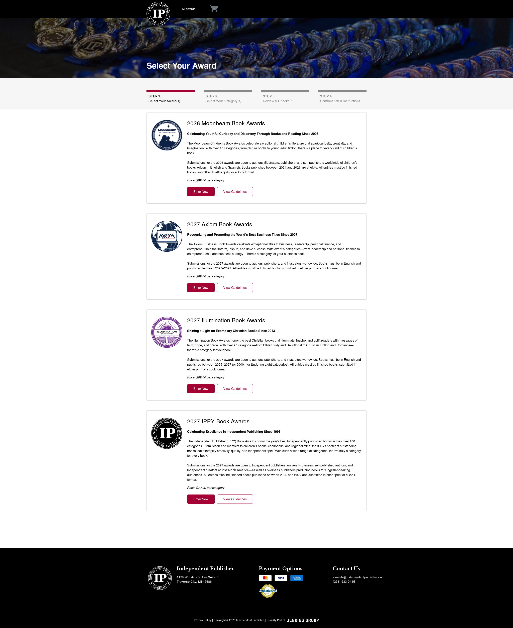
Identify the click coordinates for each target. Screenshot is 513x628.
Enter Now (200, 191)
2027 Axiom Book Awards (219, 224)
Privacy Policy (202, 620)
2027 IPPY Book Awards (218, 421)
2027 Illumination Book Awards (226, 320)
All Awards (188, 9)
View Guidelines (235, 191)
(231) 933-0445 (344, 581)
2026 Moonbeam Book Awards (226, 123)
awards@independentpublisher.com (359, 577)
